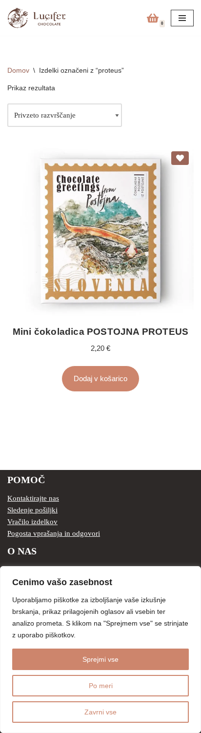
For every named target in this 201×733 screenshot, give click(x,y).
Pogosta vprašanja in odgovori (53, 533)
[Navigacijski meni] (182, 18)
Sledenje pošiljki (32, 510)
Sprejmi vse (100, 659)
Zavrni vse (100, 712)
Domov (18, 70)
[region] (100, 649)
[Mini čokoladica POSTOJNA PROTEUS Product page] (100, 232)
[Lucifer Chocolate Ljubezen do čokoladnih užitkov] (36, 18)
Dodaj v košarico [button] (100, 378)
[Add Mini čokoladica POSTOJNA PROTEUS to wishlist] (180, 158)
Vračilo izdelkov (32, 522)
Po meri (101, 686)
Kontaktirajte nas (33, 498)
